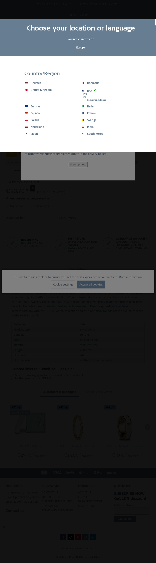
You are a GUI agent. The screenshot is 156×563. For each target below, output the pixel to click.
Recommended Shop (96, 100)
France (91, 113)
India (90, 126)
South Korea (94, 133)
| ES (84, 97)
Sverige (91, 120)
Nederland (37, 126)
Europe (35, 106)
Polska (34, 120)
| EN (84, 94)
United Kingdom (41, 89)
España (35, 113)
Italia (90, 106)
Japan (34, 133)
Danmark (92, 83)
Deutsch (35, 83)
